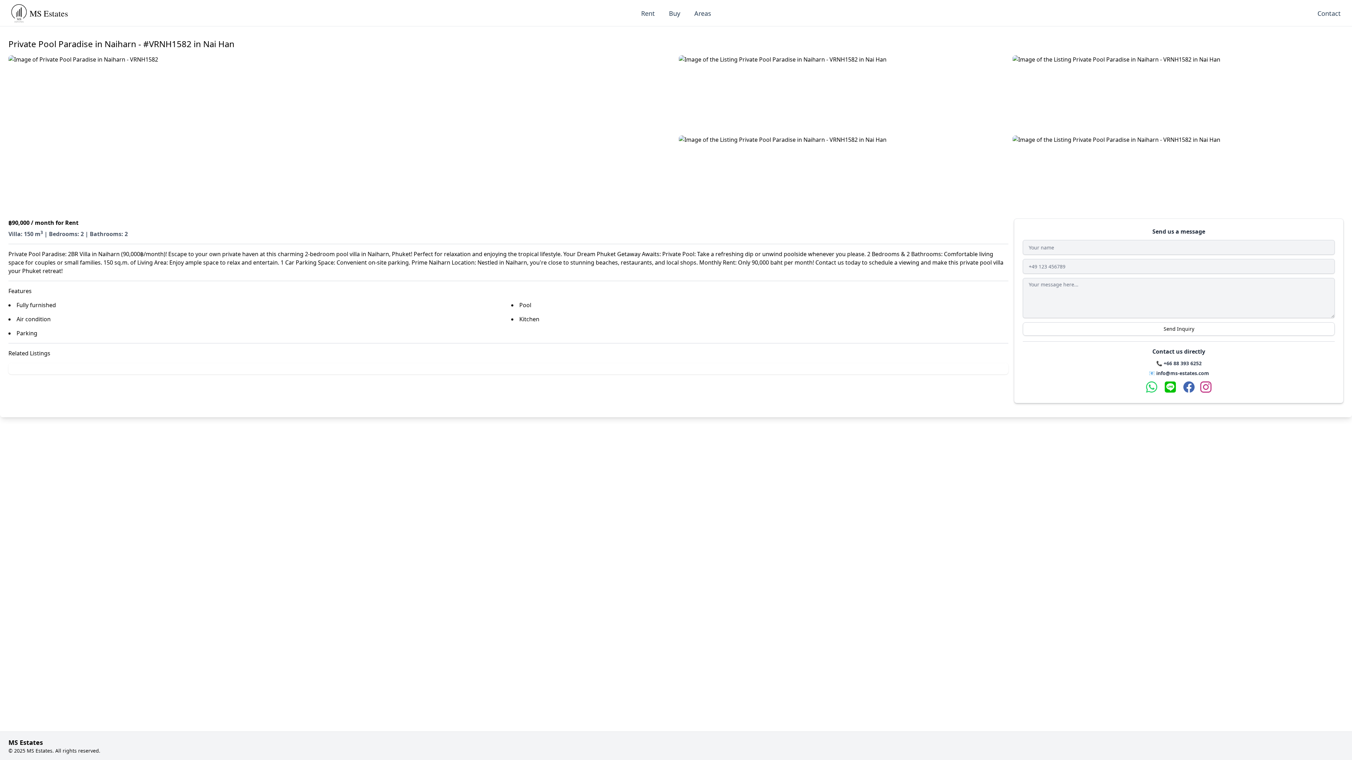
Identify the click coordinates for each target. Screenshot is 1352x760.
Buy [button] (674, 13)
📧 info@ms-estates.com (1179, 373)
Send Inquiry (1179, 328)
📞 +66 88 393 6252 (1179, 363)
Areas (702, 13)
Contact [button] (1329, 13)
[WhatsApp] (1151, 387)
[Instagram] (1206, 387)
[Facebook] (1189, 387)
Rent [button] (648, 13)
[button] (340, 134)
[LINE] (1170, 387)
